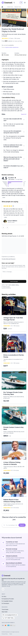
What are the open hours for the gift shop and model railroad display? (13, 158)
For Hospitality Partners (7, 601)
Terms (10, 633)
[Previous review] (3, 227)
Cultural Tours (10, 6)
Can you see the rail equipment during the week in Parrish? (12, 131)
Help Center (4, 611)
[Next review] (7, 227)
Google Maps (19, 179)
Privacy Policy (5, 633)
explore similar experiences (11, 47)
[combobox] (12, 525)
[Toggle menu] (24, 2)
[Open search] (14, 2)
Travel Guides (5, 609)
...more (3, 197)
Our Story (4, 596)
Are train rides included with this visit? (13, 119)
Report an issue (6, 286)
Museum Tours (18, 6)
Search (22, 525)
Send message (14, 281)
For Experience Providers (8, 598)
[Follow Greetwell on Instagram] (3, 589)
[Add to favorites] (24, 10)
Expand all (23, 114)
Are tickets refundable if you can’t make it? (13, 166)
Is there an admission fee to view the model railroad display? (13, 145)
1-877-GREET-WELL (13, 285)
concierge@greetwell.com (10, 614)
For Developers (5, 603)
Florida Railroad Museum (8, 259)
